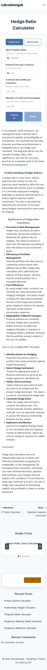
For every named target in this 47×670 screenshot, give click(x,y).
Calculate (14, 116)
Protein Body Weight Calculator (20, 607)
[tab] (18, 556)
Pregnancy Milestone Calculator (20, 628)
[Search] (32, 580)
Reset (33, 116)
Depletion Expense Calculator (36, 512)
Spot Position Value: (21, 51)
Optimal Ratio (33, 42)
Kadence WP (25, 662)
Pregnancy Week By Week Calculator (23, 621)
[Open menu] (43, 5)
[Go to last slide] (7, 546)
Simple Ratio (14, 42)
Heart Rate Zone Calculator (23, 543)
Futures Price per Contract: (20, 66)
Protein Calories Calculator (17, 601)
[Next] (40, 546)
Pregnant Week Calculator (17, 614)
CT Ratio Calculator (11, 510)
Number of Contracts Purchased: (23, 99)
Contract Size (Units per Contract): (18, 82)
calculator (34, 158)
